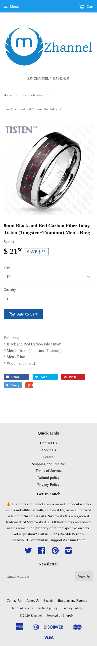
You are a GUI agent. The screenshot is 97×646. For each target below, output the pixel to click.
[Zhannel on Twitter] (28, 551)
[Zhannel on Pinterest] (55, 551)
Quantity (10, 289)
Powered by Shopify (60, 615)
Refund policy (49, 477)
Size (7, 267)
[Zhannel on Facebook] (42, 551)
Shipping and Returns (48, 463)
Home (8, 95)
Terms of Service (49, 470)
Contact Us (48, 442)
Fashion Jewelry (32, 95)
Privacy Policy (48, 484)
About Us (48, 449)
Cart (89, 6)
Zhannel (36, 615)
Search (48, 456)
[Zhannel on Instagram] (68, 551)
